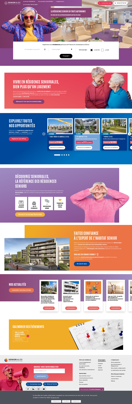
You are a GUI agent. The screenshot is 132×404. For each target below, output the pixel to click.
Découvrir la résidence (57, 147)
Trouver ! (66, 56)
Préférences (56, 401)
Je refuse (66, 401)
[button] (129, 134)
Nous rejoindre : (90, 389)
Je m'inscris (41, 376)
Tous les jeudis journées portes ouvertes (20, 334)
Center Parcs (115, 378)
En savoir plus (55, 397)
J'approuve (76, 401)
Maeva (113, 381)
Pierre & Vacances (116, 376)
